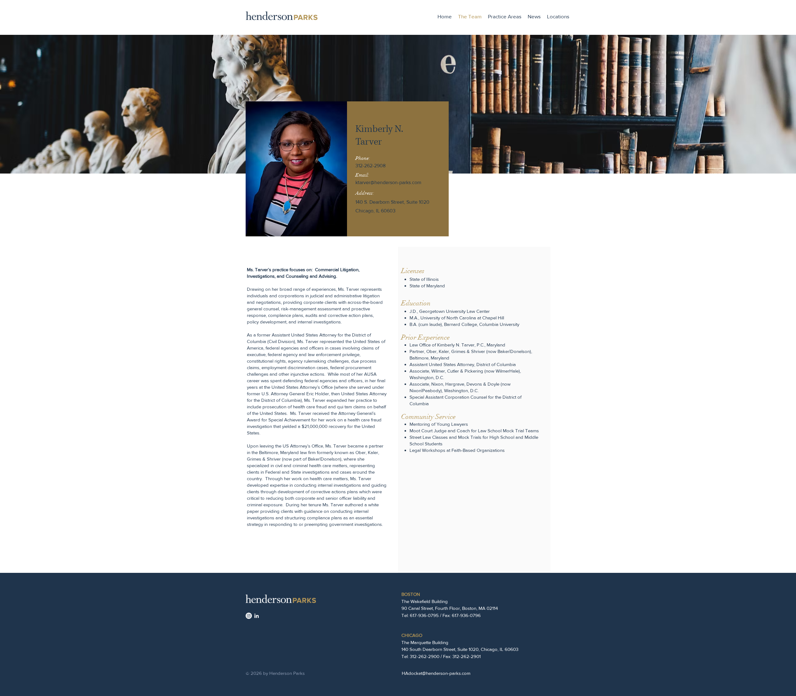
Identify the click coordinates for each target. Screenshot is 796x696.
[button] (505, 16)
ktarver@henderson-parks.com (388, 182)
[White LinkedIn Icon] (256, 616)
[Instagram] (249, 616)
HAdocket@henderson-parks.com (436, 673)
